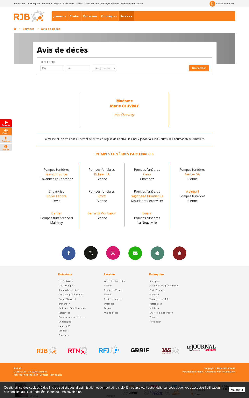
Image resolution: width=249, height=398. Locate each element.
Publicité (154, 294)
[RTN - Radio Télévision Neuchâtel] (77, 350)
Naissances (69, 3)
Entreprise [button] (34, 3)
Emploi (57, 3)
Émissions (90, 16)
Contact (154, 317)
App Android (179, 253)
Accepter (237, 389)
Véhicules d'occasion (132, 3)
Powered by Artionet (192, 371)
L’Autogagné (65, 321)
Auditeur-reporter (225, 3)
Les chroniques (67, 285)
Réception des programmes (164, 285)
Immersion (64, 303)
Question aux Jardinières (71, 317)
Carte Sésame (92, 3)
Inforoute (47, 3)
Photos (75, 16)
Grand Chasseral (67, 299)
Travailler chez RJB (159, 299)
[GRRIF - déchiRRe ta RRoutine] (139, 350)
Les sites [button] (20, 3)
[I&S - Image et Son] (170, 350)
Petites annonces (113, 299)
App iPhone (157, 253)
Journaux (59, 16)
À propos (154, 281)
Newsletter (155, 321)
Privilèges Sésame (110, 3)
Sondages (63, 330)
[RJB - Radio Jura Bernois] (46, 350)
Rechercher (199, 68)
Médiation (155, 308)
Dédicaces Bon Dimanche (72, 308)
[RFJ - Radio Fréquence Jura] (108, 350)
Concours (63, 335)
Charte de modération (161, 312)
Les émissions (66, 281)
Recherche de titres (69, 290)
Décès (79, 3)
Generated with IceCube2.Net (220, 371)
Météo (107, 294)
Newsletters (135, 253)
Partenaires (156, 303)
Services (126, 16)
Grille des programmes (71, 294)
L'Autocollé (64, 326)
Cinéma (108, 285)
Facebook (68, 253)
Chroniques (109, 16)
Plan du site (56, 375)
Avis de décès (50, 29)
